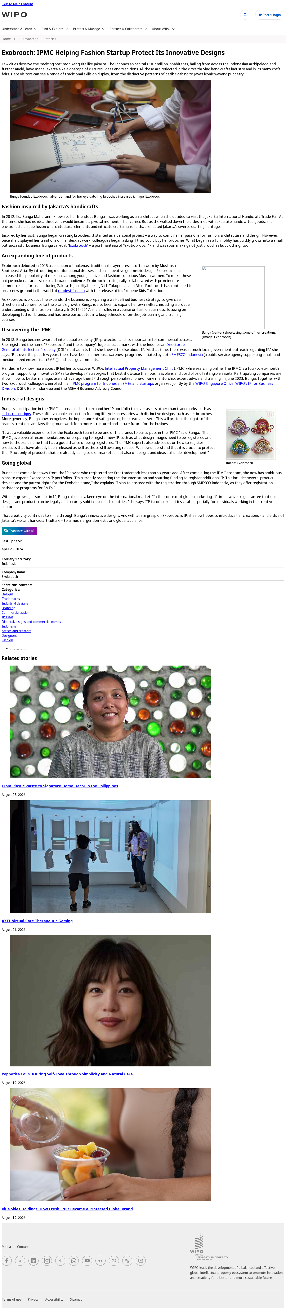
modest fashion (71, 290)
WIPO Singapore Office (214, 383)
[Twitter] (16, 649)
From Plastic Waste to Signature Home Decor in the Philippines (60, 785)
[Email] (24, 649)
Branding (8, 608)
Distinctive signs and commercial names (31, 621)
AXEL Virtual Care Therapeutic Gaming (37, 920)
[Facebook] (11, 649)
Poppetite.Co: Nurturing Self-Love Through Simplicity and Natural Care (67, 1073)
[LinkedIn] (20, 649)
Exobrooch (78, 245)
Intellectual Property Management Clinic (139, 368)
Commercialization (16, 612)
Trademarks (11, 598)
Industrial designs (15, 603)
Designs (7, 594)
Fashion (7, 640)
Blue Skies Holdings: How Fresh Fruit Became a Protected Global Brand (67, 1208)
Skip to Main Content (17, 4)
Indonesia (9, 626)
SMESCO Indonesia (187, 354)
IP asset (7, 617)
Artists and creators (16, 631)
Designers (9, 635)
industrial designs (16, 413)
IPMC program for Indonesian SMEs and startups (112, 383)
